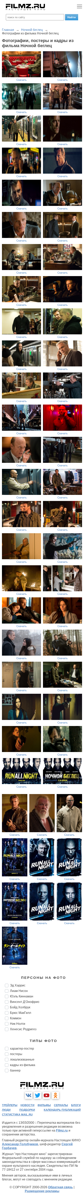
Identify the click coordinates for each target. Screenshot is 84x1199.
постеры (16, 1054)
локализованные (22, 1059)
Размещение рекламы (42, 1191)
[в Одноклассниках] (55, 1095)
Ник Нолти (17, 1023)
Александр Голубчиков (20, 1144)
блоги (76, 1105)
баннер (15, 1070)
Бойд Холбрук (20, 1007)
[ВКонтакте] (28, 1095)
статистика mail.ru (17, 1114)
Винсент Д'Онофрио (24, 1001)
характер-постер (22, 1048)
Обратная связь (60, 1187)
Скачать (21, 79)
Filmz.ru (62, 1130)
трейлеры (9, 1105)
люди (6, 1109)
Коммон (15, 1018)
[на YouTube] (46, 1095)
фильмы (44, 1105)
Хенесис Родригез (23, 1029)
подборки (27, 1109)
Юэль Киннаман (21, 996)
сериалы (61, 1105)
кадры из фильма (22, 1065)
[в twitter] (37, 1095)
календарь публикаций (62, 1109)
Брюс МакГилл (20, 1012)
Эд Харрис (17, 985)
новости (27, 1105)
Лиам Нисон (19, 991)
